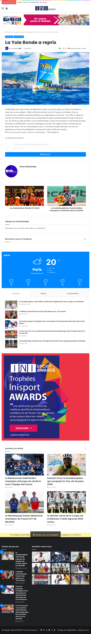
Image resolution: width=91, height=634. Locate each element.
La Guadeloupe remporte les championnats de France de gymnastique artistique (52, 341)
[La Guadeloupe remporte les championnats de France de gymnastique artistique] (11, 344)
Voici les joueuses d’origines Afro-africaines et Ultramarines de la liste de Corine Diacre (52, 322)
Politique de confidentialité (66, 630)
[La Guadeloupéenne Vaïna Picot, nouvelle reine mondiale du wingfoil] (60, 579)
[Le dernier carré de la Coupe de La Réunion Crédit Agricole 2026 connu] (66, 502)
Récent (43, 293)
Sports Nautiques (27, 32)
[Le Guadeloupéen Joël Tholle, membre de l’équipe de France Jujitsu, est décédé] (11, 305)
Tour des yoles (18, 37)
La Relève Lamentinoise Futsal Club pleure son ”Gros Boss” (42, 311)
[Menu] (3, 9)
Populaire (16, 293)
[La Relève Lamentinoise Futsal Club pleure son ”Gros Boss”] (11, 314)
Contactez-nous (83, 630)
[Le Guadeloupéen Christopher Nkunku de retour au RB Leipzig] (41, 557)
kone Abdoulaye (28, 166)
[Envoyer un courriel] (20, 48)
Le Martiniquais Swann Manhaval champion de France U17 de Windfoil (23, 518)
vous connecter (19, 228)
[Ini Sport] (45, 8)
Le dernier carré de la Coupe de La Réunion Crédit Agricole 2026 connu (65, 518)
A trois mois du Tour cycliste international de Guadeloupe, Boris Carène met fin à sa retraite (52, 332)
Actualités (16, 32)
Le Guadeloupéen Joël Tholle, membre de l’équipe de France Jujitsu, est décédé (51, 301)
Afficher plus (45, 154)
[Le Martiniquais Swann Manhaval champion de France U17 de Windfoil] (24, 502)
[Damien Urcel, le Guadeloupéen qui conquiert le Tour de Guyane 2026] (66, 464)
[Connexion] (7, 9)
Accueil (9, 32)
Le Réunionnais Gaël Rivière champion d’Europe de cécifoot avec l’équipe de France (23, 481)
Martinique (38, 32)
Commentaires (73, 293)
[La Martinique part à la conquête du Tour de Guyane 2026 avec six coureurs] (80, 579)
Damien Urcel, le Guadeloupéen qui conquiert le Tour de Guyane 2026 (41, 2)
